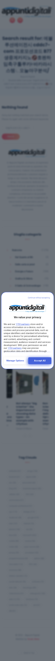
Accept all (40, 360)
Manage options (15, 360)
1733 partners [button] (23, 324)
